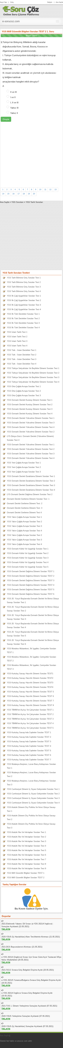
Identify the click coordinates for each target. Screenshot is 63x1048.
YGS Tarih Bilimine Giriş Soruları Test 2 (24, 282)
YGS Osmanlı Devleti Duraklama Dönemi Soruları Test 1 (31, 476)
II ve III (13, 92)
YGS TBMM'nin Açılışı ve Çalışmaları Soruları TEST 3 (30, 719)
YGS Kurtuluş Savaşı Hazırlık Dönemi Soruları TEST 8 (30, 705)
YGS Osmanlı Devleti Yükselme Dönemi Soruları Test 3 (30, 423)
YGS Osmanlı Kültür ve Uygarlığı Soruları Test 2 (27, 553)
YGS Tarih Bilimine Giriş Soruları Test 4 (24, 291)
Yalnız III (14, 108)
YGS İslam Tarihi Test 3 (17, 341)
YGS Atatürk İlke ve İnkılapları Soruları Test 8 (26, 864)
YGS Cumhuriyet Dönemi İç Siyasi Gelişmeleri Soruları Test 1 (33, 789)
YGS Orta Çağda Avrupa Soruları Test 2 (24, 391)
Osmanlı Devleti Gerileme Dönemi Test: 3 (24, 508)
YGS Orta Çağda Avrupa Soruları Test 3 (24, 395)
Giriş (12, 2)
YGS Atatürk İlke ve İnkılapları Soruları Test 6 (26, 855)
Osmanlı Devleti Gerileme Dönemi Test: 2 (24, 503)
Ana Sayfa (59, 2)
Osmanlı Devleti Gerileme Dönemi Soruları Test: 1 (28, 499)
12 (50, 189)
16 (13, 194)
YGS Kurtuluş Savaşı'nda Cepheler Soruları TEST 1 (29, 732)
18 (24, 194)
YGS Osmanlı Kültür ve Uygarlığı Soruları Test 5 (27, 567)
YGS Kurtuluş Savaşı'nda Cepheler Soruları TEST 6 (29, 755)
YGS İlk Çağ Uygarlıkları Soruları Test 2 (24, 300)
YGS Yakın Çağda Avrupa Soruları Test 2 (24, 521)
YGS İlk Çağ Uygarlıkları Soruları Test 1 (24, 296)
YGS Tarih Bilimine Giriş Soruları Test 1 (24, 278)
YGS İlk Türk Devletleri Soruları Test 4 (23, 327)
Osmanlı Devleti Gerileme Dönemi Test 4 (24, 512)
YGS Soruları (17, 202)
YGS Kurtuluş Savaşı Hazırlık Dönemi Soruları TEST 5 (30, 692)
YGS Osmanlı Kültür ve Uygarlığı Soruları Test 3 (27, 558)
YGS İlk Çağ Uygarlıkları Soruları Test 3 (24, 305)
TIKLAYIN (5, 929)
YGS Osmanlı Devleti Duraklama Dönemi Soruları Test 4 (31, 490)
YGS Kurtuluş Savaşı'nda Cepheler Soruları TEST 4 (29, 746)
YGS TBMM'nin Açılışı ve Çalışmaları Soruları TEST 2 (30, 714)
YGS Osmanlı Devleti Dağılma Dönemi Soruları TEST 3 (30, 580)
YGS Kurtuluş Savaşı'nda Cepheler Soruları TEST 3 (29, 741)
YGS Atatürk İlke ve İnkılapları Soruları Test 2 (26, 837)
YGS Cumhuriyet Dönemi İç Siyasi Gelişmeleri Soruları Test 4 (33, 803)
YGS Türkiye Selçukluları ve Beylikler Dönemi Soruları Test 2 (33, 373)
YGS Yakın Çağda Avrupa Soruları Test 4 (24, 531)
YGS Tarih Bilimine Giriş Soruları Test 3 (24, 287)
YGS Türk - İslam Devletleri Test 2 (21, 355)
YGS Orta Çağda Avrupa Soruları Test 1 (24, 386)
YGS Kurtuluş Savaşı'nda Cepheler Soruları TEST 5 (29, 750)
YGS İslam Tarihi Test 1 (17, 332)
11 (45, 189)
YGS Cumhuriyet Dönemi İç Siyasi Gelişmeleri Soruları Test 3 (33, 798)
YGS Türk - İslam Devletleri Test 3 (21, 359)
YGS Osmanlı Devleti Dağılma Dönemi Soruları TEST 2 (30, 576)
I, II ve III (14, 102)
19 (29, 194)
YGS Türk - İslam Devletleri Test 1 (21, 350)
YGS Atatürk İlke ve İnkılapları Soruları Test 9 (26, 868)
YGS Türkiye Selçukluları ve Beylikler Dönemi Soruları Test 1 (33, 368)
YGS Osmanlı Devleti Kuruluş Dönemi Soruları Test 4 (29, 414)
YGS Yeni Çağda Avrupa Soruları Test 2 (24, 467)
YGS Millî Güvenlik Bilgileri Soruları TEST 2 (25, 877)
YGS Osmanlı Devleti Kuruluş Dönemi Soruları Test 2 (29, 404)
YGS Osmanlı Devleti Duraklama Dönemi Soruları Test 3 (31, 485)
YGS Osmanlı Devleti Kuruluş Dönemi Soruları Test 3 (29, 409)
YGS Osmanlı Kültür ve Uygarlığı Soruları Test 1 (27, 549)
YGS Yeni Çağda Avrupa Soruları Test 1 (24, 463)
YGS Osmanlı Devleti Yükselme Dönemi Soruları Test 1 (30, 418)
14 (3, 194)
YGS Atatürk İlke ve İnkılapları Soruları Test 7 (26, 859)
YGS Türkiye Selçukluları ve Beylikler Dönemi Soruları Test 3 (33, 377)
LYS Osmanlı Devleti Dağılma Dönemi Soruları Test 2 (29, 494)
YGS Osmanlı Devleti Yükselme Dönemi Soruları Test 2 (30, 432)
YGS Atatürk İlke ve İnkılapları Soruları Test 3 (26, 841)
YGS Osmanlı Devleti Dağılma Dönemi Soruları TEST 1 (30, 571)
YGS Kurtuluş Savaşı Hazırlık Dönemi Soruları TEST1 (30, 673)
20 (34, 194)
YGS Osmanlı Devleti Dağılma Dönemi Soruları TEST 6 (30, 594)
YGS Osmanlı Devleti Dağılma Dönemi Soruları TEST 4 (30, 585)
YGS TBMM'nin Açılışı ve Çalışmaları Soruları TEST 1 (30, 710)
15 (8, 194)
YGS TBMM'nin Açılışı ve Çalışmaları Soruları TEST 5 (30, 728)
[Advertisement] (31, 153)
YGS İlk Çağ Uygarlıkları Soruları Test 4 (24, 309)
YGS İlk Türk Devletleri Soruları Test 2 (23, 318)
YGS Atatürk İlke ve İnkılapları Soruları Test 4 (26, 846)
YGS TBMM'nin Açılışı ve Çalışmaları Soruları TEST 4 (30, 723)
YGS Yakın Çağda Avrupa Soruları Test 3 (24, 526)
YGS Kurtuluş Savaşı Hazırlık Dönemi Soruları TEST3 (30, 683)
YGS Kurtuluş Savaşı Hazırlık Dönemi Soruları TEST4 (30, 687)
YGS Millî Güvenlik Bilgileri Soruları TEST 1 (25, 873)
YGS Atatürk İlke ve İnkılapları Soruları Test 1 (26, 832)
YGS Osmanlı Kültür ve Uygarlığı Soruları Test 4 (27, 562)
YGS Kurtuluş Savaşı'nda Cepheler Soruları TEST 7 (29, 760)
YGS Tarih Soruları (34, 202)
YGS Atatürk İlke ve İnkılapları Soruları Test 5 (26, 850)
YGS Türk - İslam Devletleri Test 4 (21, 364)
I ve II (13, 97)
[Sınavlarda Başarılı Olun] (20, 10)
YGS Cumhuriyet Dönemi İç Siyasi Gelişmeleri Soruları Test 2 (33, 794)
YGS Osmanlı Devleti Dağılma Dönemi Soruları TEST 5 (30, 589)
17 (19, 194)
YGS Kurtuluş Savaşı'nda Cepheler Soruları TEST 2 (29, 737)
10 (40, 189)
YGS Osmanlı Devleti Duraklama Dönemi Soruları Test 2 (31, 481)
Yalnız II (14, 113)
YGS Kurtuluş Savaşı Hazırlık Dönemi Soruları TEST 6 (30, 696)
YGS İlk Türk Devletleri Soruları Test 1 (23, 314)
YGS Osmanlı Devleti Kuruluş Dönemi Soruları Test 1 (29, 400)
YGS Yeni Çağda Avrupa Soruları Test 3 (24, 472)
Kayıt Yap (3, 2)
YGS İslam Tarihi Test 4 (17, 346)
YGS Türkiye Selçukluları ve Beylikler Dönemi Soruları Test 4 (33, 382)
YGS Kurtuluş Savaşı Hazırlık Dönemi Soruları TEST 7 (30, 701)
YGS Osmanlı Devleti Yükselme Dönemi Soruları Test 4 (30, 427)
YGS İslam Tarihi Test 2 (17, 337)
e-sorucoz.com (11, 21)
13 (56, 189)
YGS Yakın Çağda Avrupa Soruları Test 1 (24, 517)
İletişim (49, 2)
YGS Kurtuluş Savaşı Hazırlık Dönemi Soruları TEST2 (30, 678)
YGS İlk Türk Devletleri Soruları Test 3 (23, 323)
